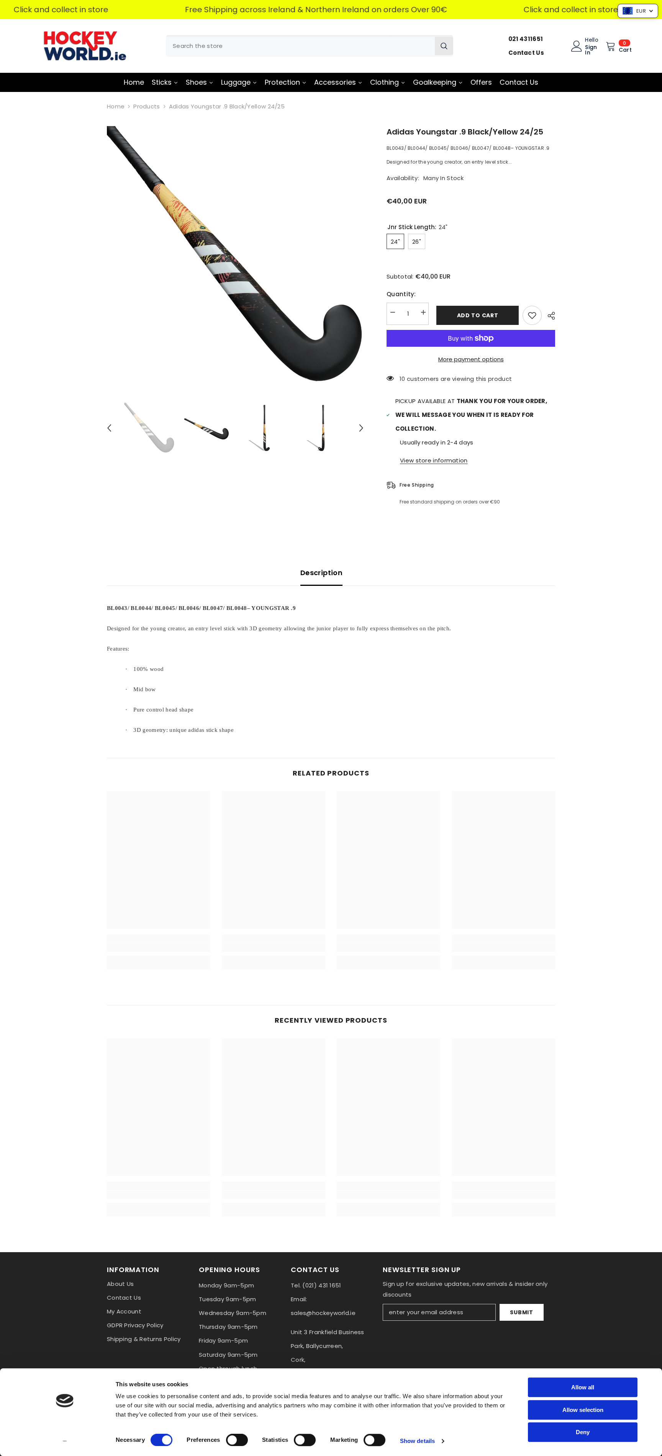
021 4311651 (525, 39)
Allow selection (582, 1410)
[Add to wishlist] (532, 315)
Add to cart (475, 315)
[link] (158, 947)
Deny (583, 1432)
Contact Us (526, 53)
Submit (521, 1312)
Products (146, 106)
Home (116, 106)
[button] (109, 428)
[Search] (309, 46)
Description (321, 572)
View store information (434, 460)
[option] (235, 254)
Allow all (582, 1387)
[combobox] (300, 46)
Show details (417, 1441)
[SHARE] (548, 316)
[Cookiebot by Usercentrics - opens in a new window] (64, 1441)
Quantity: (401, 294)
